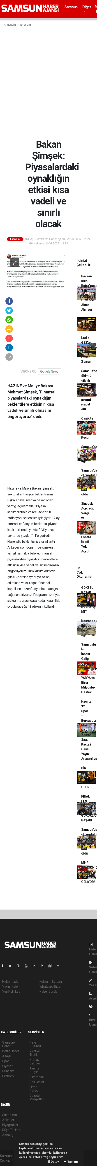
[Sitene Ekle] (60, 966)
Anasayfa (10, 24)
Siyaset (7, 1066)
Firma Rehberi (35, 1088)
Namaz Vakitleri (35, 1061)
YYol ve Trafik (35, 1053)
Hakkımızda (10, 981)
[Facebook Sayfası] (4, 966)
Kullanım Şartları (50, 981)
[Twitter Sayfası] (12, 966)
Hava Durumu (35, 1044)
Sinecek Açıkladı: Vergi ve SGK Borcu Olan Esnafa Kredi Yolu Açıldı (87, 527)
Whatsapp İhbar (50, 986)
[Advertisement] (48, 84)
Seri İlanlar (37, 1082)
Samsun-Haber (72, 9)
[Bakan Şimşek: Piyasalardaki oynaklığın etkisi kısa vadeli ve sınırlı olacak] (36, 271)
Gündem (8, 1071)
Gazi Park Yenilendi (88, 323)
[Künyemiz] (92, 1007)
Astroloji (8, 1135)
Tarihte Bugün (34, 1070)
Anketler (8, 1120)
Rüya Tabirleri (11, 1130)
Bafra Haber (10, 1051)
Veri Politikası (11, 991)
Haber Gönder (49, 991)
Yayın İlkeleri (10, 986)
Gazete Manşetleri (37, 1097)
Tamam (72, 1161)
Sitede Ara (9, 1115)
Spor (5, 1061)
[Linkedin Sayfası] (36, 966)
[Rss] (44, 966)
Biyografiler (10, 1125)
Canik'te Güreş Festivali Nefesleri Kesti (88, 428)
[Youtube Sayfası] (28, 966)
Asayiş (7, 1056)
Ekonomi (26, 24)
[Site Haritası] (51, 966)
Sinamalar (37, 1077)
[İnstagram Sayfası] (20, 966)
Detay (54, 1161)
